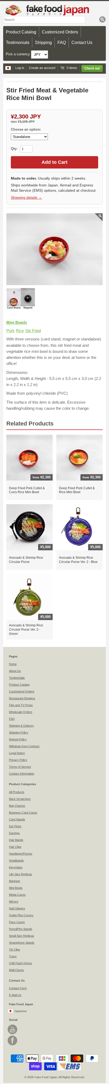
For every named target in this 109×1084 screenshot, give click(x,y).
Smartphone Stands (21, 942)
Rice (20, 330)
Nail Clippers (17, 908)
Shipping (43, 42)
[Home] (54, 10)
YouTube (12, 1029)
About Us (15, 670)
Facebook (12, 1040)
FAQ (61, 42)
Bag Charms (17, 805)
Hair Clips (15, 846)
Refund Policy (18, 739)
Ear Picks (15, 826)
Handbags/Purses (20, 853)
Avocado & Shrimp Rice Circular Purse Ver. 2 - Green (26, 629)
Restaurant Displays (22, 698)
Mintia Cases (17, 894)
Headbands (16, 860)
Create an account (42, 68)
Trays (13, 956)
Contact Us (81, 42)
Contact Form (18, 988)
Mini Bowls (16, 322)
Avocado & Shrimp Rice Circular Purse (26, 560)
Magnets (14, 881)
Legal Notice (17, 753)
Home (13, 664)
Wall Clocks (16, 970)
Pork (10, 330)
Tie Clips (14, 949)
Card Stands (17, 819)
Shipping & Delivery (21, 725)
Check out (92, 68)
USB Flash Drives (20, 963)
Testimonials (17, 42)
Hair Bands (16, 840)
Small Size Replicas (21, 935)
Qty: (15, 149)
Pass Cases (17, 922)
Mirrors (13, 901)
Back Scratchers (20, 798)
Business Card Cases (23, 812)
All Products (16, 792)
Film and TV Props (21, 705)
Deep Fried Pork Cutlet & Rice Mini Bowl (77, 490)
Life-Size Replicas (20, 874)
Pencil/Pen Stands (20, 928)
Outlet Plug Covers (21, 915)
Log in (19, 68)
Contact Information (21, 773)
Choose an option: (26, 129)
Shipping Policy (18, 732)
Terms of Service (20, 766)
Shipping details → (26, 197)
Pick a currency (18, 54)
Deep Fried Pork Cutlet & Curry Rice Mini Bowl (27, 490)
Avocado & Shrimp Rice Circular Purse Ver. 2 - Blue (78, 560)
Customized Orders (60, 32)
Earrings (14, 833)
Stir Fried (33, 330)
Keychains (15, 867)
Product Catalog (21, 32)
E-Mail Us (15, 995)
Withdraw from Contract (24, 746)
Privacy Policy (18, 759)
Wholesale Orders (20, 712)
